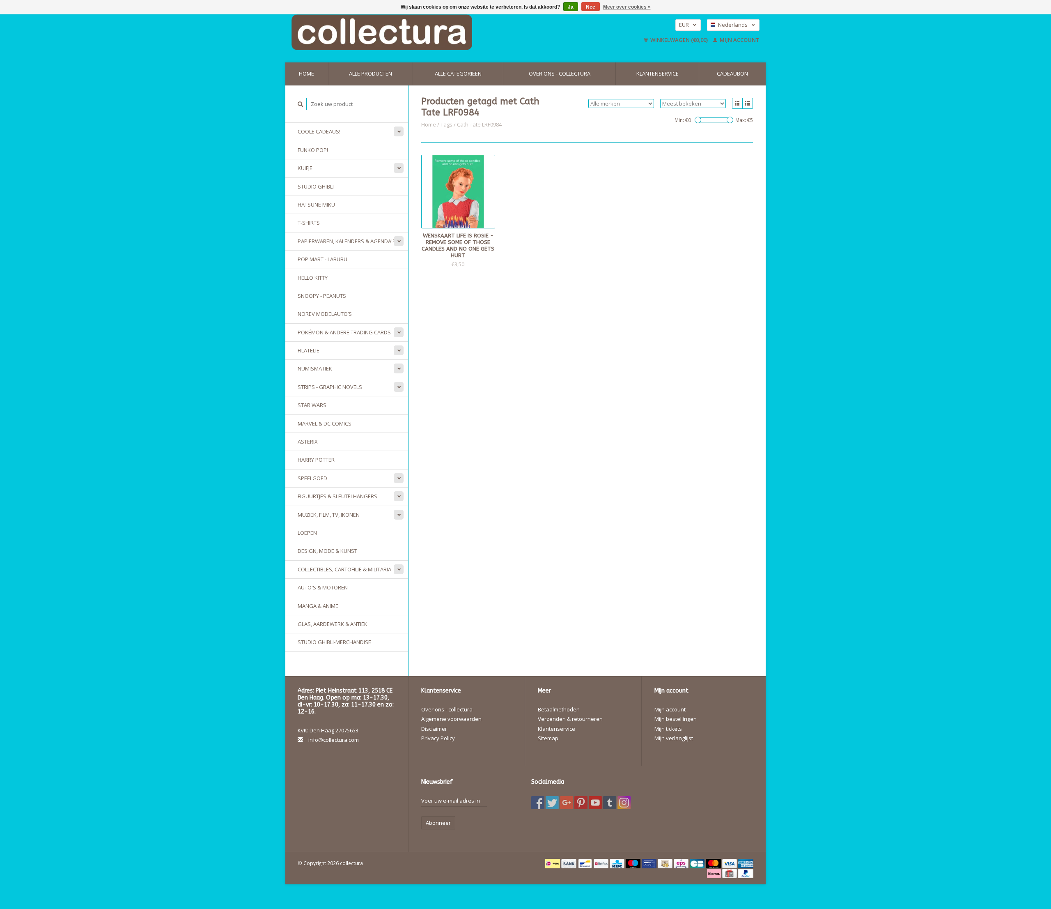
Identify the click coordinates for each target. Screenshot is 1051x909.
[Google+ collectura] (566, 802)
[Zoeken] (300, 104)
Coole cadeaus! (319, 131)
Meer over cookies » (627, 7)
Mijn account (739, 40)
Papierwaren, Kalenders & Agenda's (347, 241)
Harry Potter (316, 459)
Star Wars (312, 405)
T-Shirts (309, 222)
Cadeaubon (732, 73)
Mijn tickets (668, 728)
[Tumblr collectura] (609, 802)
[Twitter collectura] (552, 802)
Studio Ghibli (316, 186)
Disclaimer (434, 728)
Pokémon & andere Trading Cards (344, 332)
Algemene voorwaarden (451, 719)
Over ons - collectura (559, 73)
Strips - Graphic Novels (330, 387)
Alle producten (370, 73)
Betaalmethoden (559, 709)
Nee (590, 7)
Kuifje (305, 168)
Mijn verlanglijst (673, 738)
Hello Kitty (313, 277)
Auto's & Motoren (323, 587)
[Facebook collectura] (537, 802)
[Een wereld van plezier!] (434, 32)
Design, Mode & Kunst (327, 551)
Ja (571, 7)
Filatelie (308, 350)
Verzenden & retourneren (570, 719)
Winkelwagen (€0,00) (679, 40)
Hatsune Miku (316, 204)
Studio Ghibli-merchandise (334, 642)
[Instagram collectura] (624, 802)
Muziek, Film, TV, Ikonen (329, 514)
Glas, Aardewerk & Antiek (332, 624)
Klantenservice (657, 73)
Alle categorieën (458, 73)
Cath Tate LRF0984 (479, 124)
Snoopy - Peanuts (322, 295)
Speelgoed (312, 478)
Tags (446, 124)
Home (306, 73)
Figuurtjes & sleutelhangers (337, 496)
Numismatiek (315, 368)
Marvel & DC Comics (324, 423)
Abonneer (438, 822)
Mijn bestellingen (675, 719)
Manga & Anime (318, 606)
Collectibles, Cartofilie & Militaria (344, 569)
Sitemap (548, 738)
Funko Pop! (313, 150)
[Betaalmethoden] (553, 863)
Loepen (307, 532)
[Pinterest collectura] (580, 802)
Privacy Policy (438, 738)
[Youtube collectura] (595, 802)
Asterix (308, 441)
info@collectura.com (333, 739)
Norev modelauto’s (325, 314)
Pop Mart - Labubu (322, 259)
